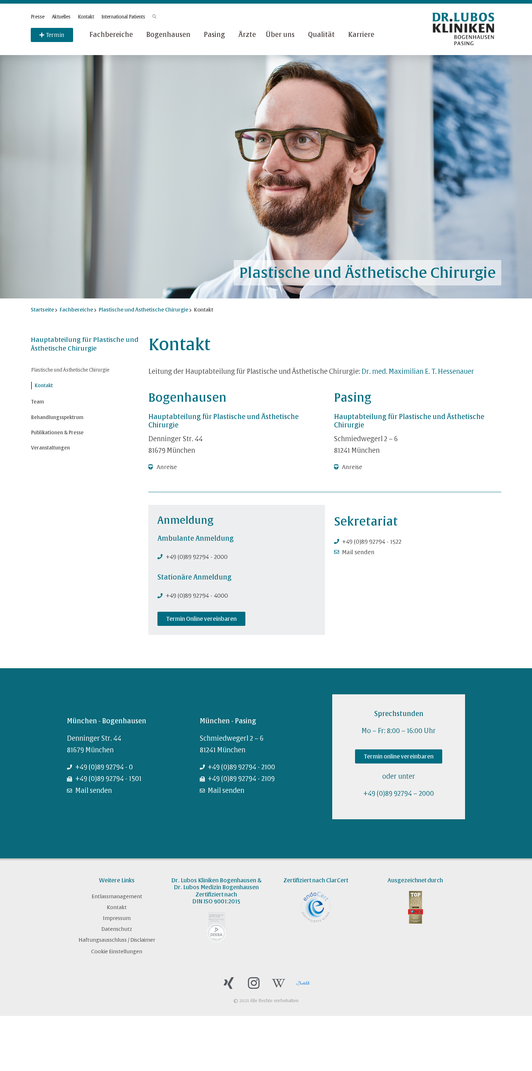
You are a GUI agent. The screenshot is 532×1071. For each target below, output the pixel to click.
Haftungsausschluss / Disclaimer (117, 940)
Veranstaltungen (50, 448)
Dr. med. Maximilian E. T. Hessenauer (418, 371)
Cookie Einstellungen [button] (116, 951)
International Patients (123, 17)
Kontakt (86, 17)
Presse (38, 17)
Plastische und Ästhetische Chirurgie (70, 370)
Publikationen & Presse (57, 432)
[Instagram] (254, 983)
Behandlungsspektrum (57, 417)
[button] (201, 619)
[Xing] (229, 983)
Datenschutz (116, 929)
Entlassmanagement (117, 896)
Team (37, 402)
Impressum (117, 918)
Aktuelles (61, 17)
